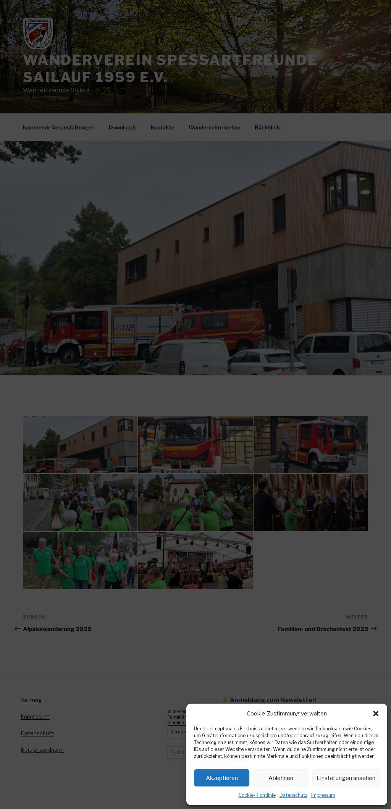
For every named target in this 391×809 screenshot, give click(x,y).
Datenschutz (293, 795)
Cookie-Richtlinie (257, 795)
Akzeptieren (222, 778)
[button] (376, 713)
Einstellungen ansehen (346, 778)
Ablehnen (280, 778)
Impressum (323, 795)
